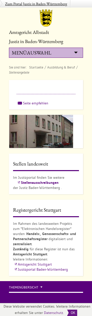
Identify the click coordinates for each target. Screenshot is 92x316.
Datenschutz (53, 312)
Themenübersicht (23, 287)
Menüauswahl (31, 52)
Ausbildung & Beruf (61, 67)
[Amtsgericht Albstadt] (46, 18)
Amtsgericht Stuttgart (35, 264)
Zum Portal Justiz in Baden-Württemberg (36, 3)
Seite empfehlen (35, 103)
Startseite (36, 67)
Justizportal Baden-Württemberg (43, 269)
